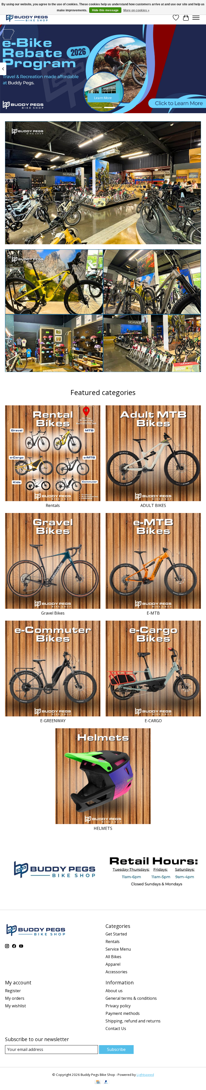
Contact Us (116, 1028)
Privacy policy (118, 1006)
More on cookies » (136, 10)
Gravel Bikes (53, 613)
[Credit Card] (98, 1082)
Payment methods (123, 1013)
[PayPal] (106, 1082)
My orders (14, 998)
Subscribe (116, 1049)
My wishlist (15, 1006)
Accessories (116, 972)
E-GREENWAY (53, 720)
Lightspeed (145, 1074)
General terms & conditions (131, 998)
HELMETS (103, 828)
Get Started (116, 934)
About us (114, 990)
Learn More (103, 98)
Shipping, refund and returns (133, 1021)
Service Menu (118, 949)
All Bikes (113, 956)
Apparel (113, 964)
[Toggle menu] (196, 18)
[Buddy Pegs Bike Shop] (27, 17)
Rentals (53, 505)
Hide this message (105, 10)
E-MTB (153, 613)
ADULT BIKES (153, 505)
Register (13, 990)
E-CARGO (153, 720)
